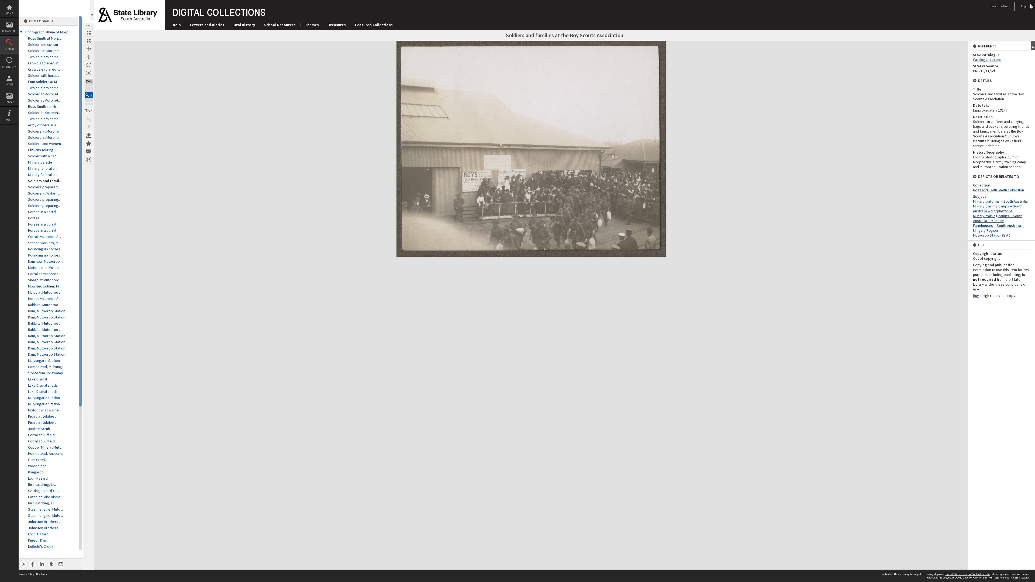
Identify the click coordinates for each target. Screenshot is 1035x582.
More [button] (9, 120)
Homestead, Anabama (46, 453)
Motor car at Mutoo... (44, 267)
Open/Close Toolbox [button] (92, 10)
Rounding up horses (44, 249)
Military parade (40, 162)
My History (9, 66)
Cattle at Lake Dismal (44, 496)
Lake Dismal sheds (43, 385)
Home (9, 13)
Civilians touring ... (42, 149)
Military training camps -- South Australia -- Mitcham (997, 218)
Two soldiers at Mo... (44, 56)
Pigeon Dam (37, 540)
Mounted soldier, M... (44, 286)
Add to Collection (88, 143)
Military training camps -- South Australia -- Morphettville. (997, 208)
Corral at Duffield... (42, 434)
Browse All (9, 31)
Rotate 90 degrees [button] (88, 65)
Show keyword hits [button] (88, 119)
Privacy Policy (26, 574)
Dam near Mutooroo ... (45, 261)
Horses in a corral (42, 211)
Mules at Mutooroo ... (44, 292)
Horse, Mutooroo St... (45, 298)
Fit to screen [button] (88, 41)
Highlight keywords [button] (88, 127)
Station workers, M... (44, 242)
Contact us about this (88, 151)
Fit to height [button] (88, 57)
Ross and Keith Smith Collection (998, 190)
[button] (89, 95)
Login (9, 84)
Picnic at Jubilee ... (42, 416)
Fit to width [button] (88, 49)
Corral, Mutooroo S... (44, 236)
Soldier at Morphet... (44, 94)
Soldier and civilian (43, 44)
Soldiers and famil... (45, 180)
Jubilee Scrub (39, 428)
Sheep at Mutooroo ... (45, 280)
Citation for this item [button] (88, 159)
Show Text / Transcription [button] (88, 111)
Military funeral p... (42, 168)
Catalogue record (987, 59)
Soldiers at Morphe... (44, 50)
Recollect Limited (982, 577)
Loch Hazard (38, 478)
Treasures (337, 24)
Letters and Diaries (207, 24)
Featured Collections (374, 24)
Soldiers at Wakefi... (44, 193)
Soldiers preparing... (44, 199)
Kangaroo (36, 472)
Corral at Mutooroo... (44, 273)
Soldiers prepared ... (44, 187)
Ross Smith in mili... (43, 106)
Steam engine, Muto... (45, 509)
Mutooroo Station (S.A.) (991, 235)
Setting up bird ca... (43, 490)
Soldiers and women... (45, 143)
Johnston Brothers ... (44, 521)
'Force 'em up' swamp (45, 372)
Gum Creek (37, 459)
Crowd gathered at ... (45, 63)
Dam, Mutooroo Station (46, 311)
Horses (34, 218)
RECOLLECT (933, 577)
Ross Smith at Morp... (45, 38)
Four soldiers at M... (43, 81)
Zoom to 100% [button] (88, 73)
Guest (1006, 6)
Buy (976, 295)
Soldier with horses (43, 75)
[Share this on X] (23, 561)
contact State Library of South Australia (967, 574)
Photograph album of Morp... (48, 32)
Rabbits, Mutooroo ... (44, 304)
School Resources (280, 24)
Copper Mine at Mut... (45, 447)
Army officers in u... (43, 125)
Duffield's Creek (40, 546)
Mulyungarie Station (44, 360)
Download (88, 135)
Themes (312, 24)
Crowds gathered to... (45, 69)
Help (177, 24)
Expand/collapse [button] (1033, 45)
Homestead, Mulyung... (46, 366)
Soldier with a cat (42, 156)
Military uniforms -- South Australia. (1001, 201)
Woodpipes (37, 465)
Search (9, 49)
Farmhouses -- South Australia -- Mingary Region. (998, 228)
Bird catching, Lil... (42, 484)
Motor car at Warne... (44, 410)
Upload (9, 102)
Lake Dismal (37, 379)
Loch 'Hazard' (38, 534)
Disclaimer (42, 574)
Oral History (244, 24)
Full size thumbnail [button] (88, 33)
